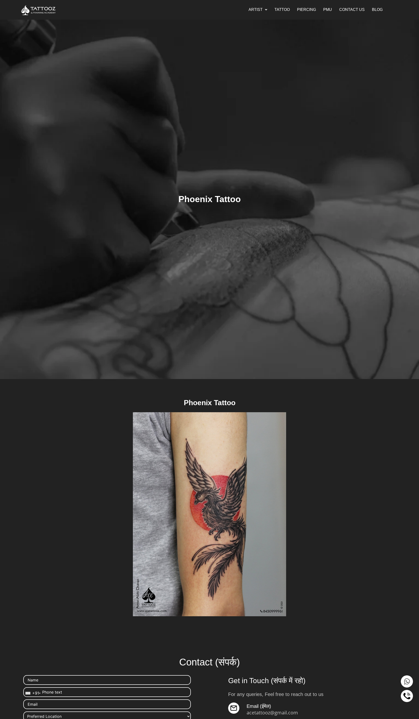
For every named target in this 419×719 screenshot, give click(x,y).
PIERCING (306, 10)
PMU (327, 10)
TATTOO (282, 10)
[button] (258, 9)
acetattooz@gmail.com (272, 712)
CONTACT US (352, 10)
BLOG (377, 10)
